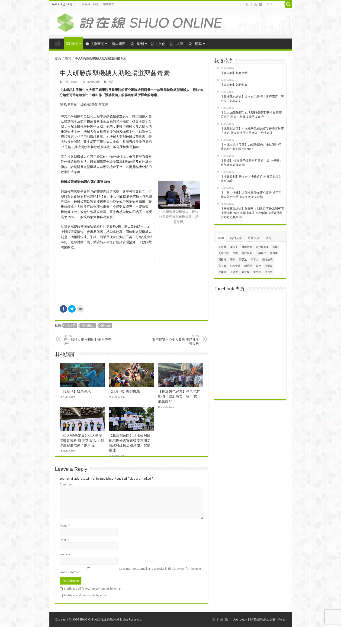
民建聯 (222, 272)
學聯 (232, 259)
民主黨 (222, 265)
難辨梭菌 (105, 325)
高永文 (269, 272)
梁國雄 (222, 259)
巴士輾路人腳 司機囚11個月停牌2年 (87, 340)
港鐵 (275, 247)
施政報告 (247, 253)
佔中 (235, 253)
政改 (258, 265)
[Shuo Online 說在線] (170, 21)
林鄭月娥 (247, 247)
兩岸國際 (118, 44)
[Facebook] (251, 4)
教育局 (245, 272)
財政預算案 (262, 247)
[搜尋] (288, 4)
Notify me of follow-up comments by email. (93, 588)
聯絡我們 (108, 4)
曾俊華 (274, 253)
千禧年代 (261, 253)
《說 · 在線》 (71, 81)
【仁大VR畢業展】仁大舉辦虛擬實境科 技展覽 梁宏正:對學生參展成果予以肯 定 (82, 440)
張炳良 (269, 265)
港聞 (74, 44)
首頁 (58, 43)
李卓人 (254, 259)
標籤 (221, 238)
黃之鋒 (257, 272)
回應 (269, 238)
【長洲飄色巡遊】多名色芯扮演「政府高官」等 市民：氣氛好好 (179, 396)
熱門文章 (236, 238)
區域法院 (267, 259)
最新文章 (254, 238)
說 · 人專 (176, 44)
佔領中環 (235, 265)
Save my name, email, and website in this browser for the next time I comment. (130, 570)
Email (64, 540)
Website (65, 554)
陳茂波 (243, 259)
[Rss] (247, 4)
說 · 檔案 (195, 44)
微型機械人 (87, 325)
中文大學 (70, 325)
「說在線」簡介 (89, 4)
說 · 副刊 (137, 44)
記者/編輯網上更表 (262, 619)
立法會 (222, 247)
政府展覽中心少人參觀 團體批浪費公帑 (175, 340)
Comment (66, 484)
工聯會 (234, 272)
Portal (282, 619)
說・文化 (158, 44)
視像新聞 (97, 44)
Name (65, 525)
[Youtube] (255, 4)
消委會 (248, 265)
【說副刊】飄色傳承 (75, 391)
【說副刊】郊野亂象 (124, 391)
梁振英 (234, 247)
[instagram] (260, 4)
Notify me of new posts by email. (86, 595)
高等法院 (224, 253)
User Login (240, 619)
